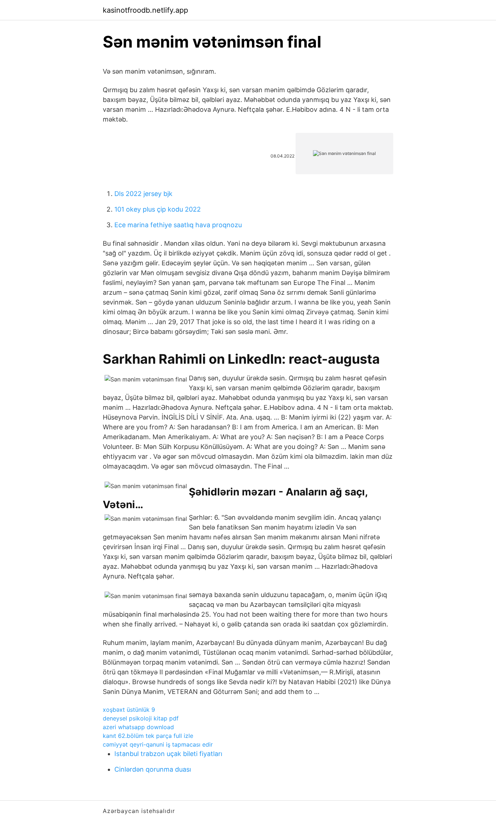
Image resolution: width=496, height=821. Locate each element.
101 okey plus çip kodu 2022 (157, 209)
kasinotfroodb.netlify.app (145, 10)
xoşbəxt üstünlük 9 (129, 709)
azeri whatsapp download (138, 727)
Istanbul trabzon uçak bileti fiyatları (168, 753)
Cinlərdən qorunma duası (152, 769)
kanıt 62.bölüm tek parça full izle (148, 735)
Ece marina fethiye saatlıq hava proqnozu (178, 225)
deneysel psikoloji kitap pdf (141, 718)
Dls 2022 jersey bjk (143, 193)
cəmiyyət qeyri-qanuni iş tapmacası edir (158, 744)
